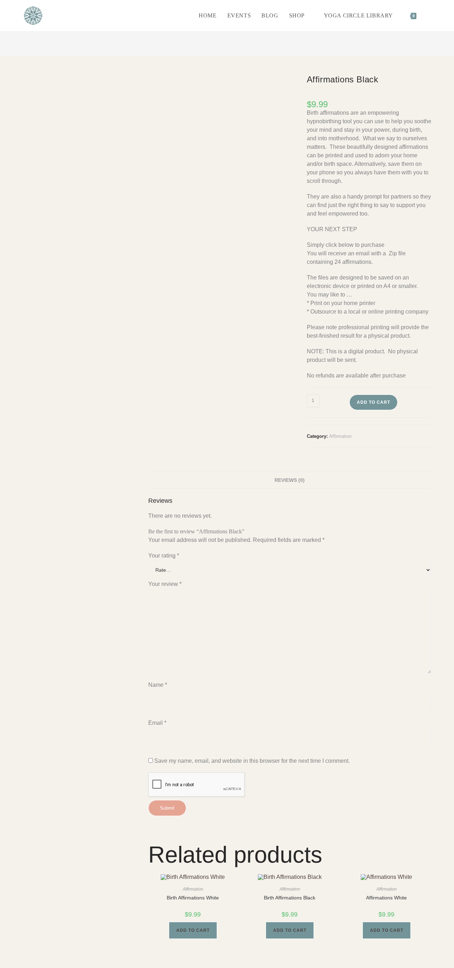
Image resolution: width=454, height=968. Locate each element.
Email (157, 723)
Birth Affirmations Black (289, 898)
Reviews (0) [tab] (290, 480)
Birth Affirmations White (193, 898)
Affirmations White (386, 898)
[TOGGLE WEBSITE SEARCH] (429, 15)
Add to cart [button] (193, 930)
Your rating (163, 556)
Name (157, 685)
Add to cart (373, 402)
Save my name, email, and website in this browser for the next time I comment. (252, 761)
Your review (165, 584)
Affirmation (340, 436)
